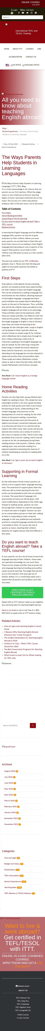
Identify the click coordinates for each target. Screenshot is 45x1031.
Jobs (39, 49)
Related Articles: (8, 227)
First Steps (6, 213)
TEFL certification (31, 261)
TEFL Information (13, 876)
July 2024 (9, 777)
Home (6, 49)
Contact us (31, 57)
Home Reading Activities (12, 216)
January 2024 (11, 812)
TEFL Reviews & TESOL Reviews (19, 893)
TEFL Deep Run (23, 1001)
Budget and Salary (13, 864)
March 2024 (10, 801)
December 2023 (12, 818)
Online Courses (30, 2)
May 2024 (9, 789)
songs (32, 327)
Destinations (11, 870)
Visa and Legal (11, 858)
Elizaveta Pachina (28, 144)
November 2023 (12, 824)
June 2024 (9, 783)
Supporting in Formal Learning (14, 219)
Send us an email (9, 610)
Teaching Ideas (12, 887)
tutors (13, 528)
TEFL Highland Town (23, 1007)
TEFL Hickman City (23, 998)
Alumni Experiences (10, 131)
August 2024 (10, 771)
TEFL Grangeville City (23, 1010)
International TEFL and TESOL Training (26, 32)
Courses (29, 49)
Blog (4, 128)
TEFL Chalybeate (23, 1004)
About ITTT (17, 49)
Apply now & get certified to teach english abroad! (22, 592)
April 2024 (9, 795)
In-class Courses (23, 1018)
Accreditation (15, 57)
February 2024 (11, 807)
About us (23, 990)
